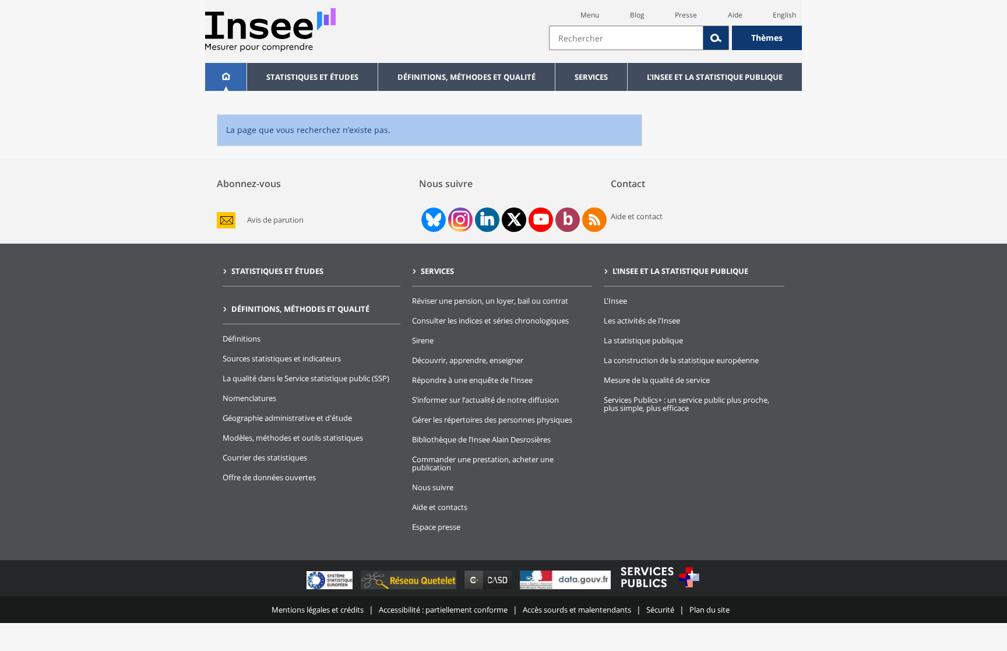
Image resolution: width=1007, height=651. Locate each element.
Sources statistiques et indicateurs (282, 358)
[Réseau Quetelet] (410, 588)
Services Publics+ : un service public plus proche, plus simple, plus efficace (686, 404)
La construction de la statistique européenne (681, 360)
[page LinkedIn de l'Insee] (487, 219)
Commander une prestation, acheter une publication (483, 463)
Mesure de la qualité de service (657, 380)
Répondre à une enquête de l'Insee (472, 380)
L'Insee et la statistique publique (715, 77)
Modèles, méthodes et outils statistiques (293, 437)
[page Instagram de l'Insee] (459, 219)
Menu (589, 15)
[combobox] (675, 38)
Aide (735, 15)
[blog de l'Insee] (567, 219)
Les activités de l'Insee (642, 320)
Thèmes (767, 37)
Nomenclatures (249, 398)
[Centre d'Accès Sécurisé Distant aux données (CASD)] (489, 588)
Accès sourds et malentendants (577, 609)
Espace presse (436, 527)
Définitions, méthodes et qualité (466, 77)
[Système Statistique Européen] (331, 588)
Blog (637, 15)
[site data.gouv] (566, 588)
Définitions (241, 338)
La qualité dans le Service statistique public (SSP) (306, 378)
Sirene (423, 340)
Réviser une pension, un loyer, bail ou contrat (490, 300)
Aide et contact (637, 216)
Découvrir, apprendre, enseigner (467, 360)
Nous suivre (432, 487)
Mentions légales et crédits (318, 609)
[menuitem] (226, 77)
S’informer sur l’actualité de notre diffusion (485, 400)
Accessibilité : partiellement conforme (443, 609)
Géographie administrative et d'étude (287, 418)
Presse (686, 15)
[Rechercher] (716, 38)
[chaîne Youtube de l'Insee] (541, 220)
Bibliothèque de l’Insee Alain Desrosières (481, 439)
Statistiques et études (312, 77)
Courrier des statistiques (265, 457)
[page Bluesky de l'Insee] (432, 219)
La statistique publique (643, 340)
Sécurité (660, 609)
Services (591, 77)
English (784, 15)
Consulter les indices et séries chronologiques (490, 320)
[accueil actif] (225, 77)
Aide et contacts (439, 507)
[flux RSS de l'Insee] (594, 220)
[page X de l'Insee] (514, 219)
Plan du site (709, 609)
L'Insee (615, 300)
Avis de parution (275, 220)
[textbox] (626, 38)
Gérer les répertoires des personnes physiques (492, 419)
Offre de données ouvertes (269, 477)
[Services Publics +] (659, 588)
